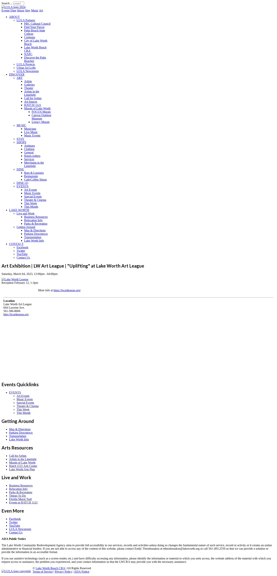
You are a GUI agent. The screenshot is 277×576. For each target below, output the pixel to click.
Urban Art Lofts (26, 67)
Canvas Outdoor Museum (41, 117)
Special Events (33, 196)
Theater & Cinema (35, 199)
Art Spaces (30, 101)
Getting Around (26, 227)
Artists (28, 81)
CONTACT (16, 244)
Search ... (7, 3)
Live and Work (25, 213)
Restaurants (31, 176)
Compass (29, 37)
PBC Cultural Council (37, 23)
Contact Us (23, 257)
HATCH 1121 (32, 105)
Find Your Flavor (34, 27)
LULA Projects (26, 64)
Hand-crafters (32, 155)
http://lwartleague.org (16, 314)
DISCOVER (16, 74)
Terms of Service (43, 571)
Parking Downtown (36, 233)
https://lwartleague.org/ (67, 290)
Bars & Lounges (34, 172)
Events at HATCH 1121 (23, 502)
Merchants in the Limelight (34, 164)
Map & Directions (35, 230)
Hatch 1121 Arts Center (23, 466)
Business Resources (36, 216)
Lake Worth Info (34, 240)
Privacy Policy (63, 571)
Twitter (21, 250)
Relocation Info (33, 220)
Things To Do (17, 495)
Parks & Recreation (35, 223)
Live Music (31, 132)
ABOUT (14, 16)
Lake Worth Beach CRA (50, 568)
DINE (20, 169)
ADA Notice (81, 571)
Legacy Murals (41, 122)
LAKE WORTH (19, 210)
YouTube (22, 254)
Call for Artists (32, 98)
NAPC (28, 54)
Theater (28, 88)
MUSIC (21, 125)
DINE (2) (22, 183)
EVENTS (22, 186)
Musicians (30, 128)
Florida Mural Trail (20, 499)
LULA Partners (26, 20)
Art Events (30, 189)
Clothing (29, 149)
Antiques (29, 145)
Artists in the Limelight (31, 93)
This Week (30, 203)
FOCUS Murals (41, 111)
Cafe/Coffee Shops (35, 179)
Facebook (22, 247)
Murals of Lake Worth (37, 108)
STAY (20, 138)
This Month (31, 206)
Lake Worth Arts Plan (22, 469)
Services (29, 159)
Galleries (29, 84)
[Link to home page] (13, 7)
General (29, 152)
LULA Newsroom (28, 71)
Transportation (32, 237)
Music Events (32, 135)
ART (20, 77)
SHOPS (21, 142)
